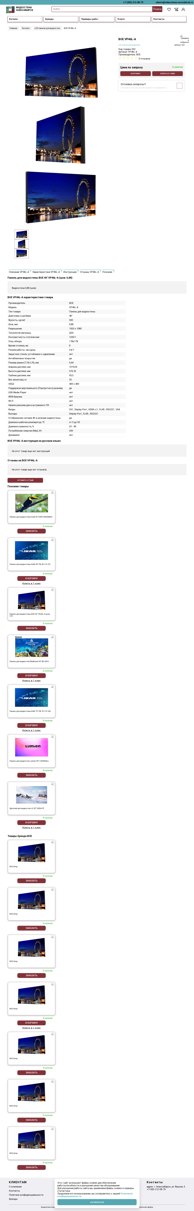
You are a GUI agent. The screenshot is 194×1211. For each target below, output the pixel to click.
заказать (31, 531)
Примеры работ (89, 19)
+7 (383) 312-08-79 (133, 2)
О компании (15, 1186)
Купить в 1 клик (167, 74)
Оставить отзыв (25, 480)
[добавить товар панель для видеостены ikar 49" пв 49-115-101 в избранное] (52, 540)
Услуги (121, 19)
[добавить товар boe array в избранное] (52, 842)
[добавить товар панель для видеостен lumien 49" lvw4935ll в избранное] (52, 736)
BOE (138, 54)
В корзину (135, 74)
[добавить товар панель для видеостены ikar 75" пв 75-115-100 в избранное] (52, 687)
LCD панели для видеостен (129, 45)
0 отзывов (144, 58)
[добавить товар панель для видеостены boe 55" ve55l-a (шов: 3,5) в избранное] (52, 589)
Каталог (13, 19)
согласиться (97, 1202)
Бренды (49, 19)
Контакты (158, 19)
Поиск (157, 9)
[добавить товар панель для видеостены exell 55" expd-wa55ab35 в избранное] (52, 492)
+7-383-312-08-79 (156, 1189)
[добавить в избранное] (184, 39)
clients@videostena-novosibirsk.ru (174, 2)
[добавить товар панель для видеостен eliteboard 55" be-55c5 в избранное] (52, 637)
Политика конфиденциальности (26, 1195)
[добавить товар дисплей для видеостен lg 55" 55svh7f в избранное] (52, 784)
